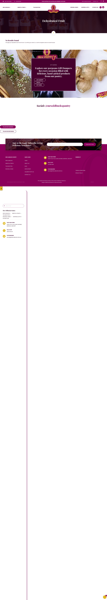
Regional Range (74, 7)
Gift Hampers (40, 79)
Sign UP (38, 82)
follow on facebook (8, 126)
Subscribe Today (90, 144)
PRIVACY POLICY (79, 173)
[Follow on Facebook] (101, 1)
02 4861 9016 (18, 1)
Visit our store (8, 1)
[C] (55, 34)
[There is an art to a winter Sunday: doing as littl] (8, 117)
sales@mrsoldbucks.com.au (55, 170)
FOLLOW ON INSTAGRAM (8, 131)
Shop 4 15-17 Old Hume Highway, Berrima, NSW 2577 (60, 158)
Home (26, 160)
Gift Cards (39, 85)
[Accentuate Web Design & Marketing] (98, 182)
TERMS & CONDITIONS (80, 170)
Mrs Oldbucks (6, 7)
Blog (26, 166)
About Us (27, 163)
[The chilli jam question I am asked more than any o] (26, 117)
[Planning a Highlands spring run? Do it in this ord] (62, 117)
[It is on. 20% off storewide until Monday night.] (98, 117)
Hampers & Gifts (85, 7)
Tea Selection (36, 7)
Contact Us (95, 1)
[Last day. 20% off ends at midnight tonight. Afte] (80, 117)
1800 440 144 (10, 231)
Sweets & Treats (21, 7)
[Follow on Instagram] (103, 1)
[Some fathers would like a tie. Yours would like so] (44, 117)
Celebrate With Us (29, 171)
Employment (28, 169)
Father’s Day (95, 7)
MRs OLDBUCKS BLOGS (86, 1)
